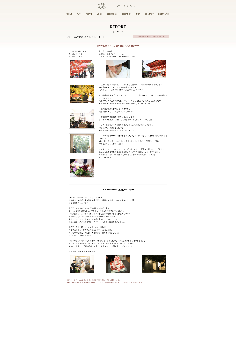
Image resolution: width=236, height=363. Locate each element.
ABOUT (69, 14)
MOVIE (89, 14)
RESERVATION (164, 14)
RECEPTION (126, 14)
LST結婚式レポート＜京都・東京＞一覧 (151, 37)
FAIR (138, 14)
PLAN (79, 14)
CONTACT (149, 14)
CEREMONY (112, 14)
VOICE (99, 14)
